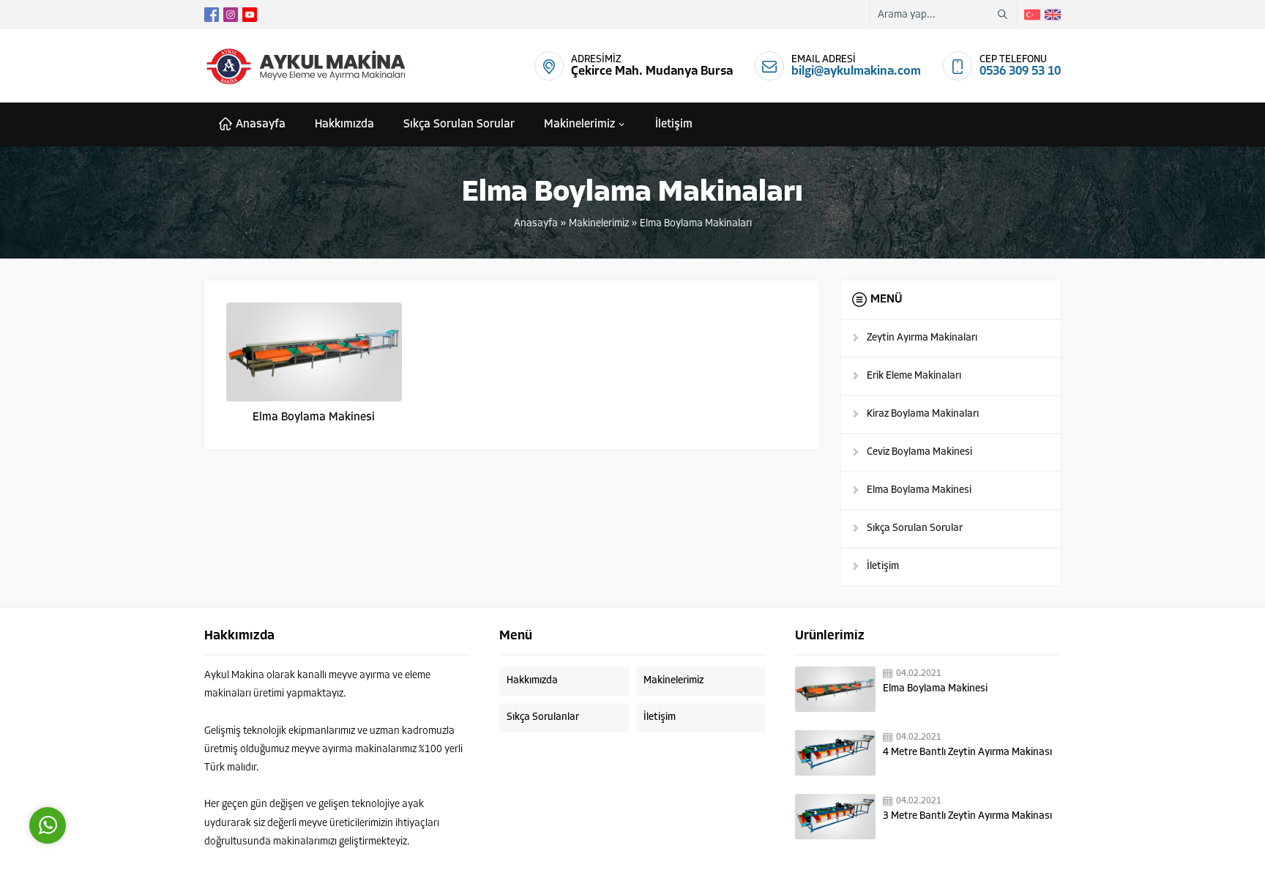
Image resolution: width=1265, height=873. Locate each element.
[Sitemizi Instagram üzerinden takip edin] (230, 14)
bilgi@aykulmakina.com (856, 71)
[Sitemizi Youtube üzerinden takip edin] (249, 14)
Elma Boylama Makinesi (314, 417)
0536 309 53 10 (1020, 71)
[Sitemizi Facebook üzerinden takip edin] (211, 14)
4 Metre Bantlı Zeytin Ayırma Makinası (967, 752)
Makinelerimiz (599, 223)
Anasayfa (536, 223)
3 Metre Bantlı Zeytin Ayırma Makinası (967, 816)
